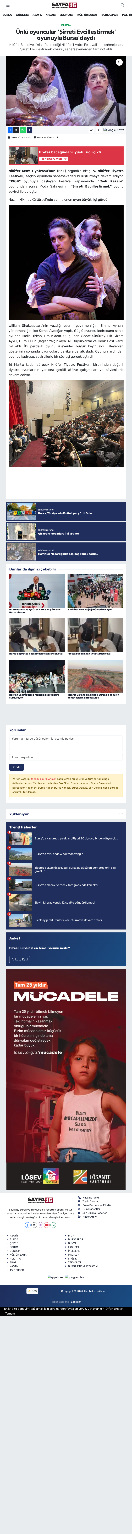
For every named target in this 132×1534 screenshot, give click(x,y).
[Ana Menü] (8, 5)
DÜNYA (72, 1243)
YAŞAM (51, 15)
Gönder (17, 767)
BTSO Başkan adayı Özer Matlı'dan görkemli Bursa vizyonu (34, 611)
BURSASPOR (109, 15)
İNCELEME (74, 1250)
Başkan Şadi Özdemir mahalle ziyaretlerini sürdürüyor (34, 696)
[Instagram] (40, 1225)
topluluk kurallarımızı (44, 778)
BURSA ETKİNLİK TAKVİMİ (83, 1266)
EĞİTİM (14, 1247)
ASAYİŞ (37, 15)
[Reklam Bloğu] (66, 1079)
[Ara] (122, 5)
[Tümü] (121, 814)
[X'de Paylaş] (16, 130)
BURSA (7, 15)
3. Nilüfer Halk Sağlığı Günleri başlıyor (90, 609)
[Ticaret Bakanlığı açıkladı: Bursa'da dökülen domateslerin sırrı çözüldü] (95, 676)
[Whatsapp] (53, 1225)
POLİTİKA (15, 1258)
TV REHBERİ (17, 1270)
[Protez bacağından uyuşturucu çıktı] (95, 634)
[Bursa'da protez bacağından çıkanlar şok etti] (37, 634)
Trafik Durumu (90, 1201)
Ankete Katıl (20, 959)
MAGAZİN (73, 1254)
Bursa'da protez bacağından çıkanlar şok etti (36, 653)
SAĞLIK (72, 1258)
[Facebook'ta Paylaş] (10, 130)
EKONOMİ (66, 15)
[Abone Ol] (113, 129)
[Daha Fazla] (29, 130)
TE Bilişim (75, 1301)
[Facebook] (28, 1225)
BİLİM (71, 1235)
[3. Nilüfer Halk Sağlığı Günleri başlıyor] (95, 590)
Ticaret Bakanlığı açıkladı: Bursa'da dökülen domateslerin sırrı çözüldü (93, 696)
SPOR (13, 1262)
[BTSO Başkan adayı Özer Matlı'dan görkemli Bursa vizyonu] (37, 590)
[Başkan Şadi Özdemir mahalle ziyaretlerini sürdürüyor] (37, 676)
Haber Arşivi (89, 1216)
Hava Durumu (90, 1197)
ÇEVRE (14, 1243)
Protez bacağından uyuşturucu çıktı (89, 653)
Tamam (10, 1313)
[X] (34, 1225)
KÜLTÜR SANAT (87, 15)
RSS (34, 1291)
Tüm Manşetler (91, 1209)
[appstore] (55, 1277)
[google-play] (74, 1277)
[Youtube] (47, 1225)
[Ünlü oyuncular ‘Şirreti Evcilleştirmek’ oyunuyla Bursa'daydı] (66, 91)
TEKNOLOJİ (74, 1262)
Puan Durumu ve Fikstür (97, 1205)
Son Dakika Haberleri (94, 1212)
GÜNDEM (22, 15)
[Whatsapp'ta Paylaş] (23, 130)
